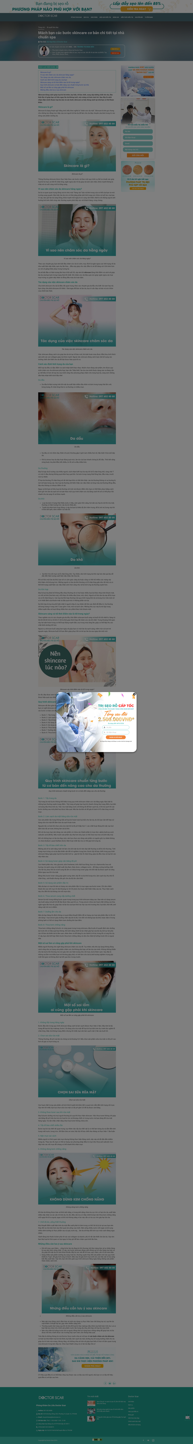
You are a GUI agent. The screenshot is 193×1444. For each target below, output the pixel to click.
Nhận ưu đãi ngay (115, 737)
